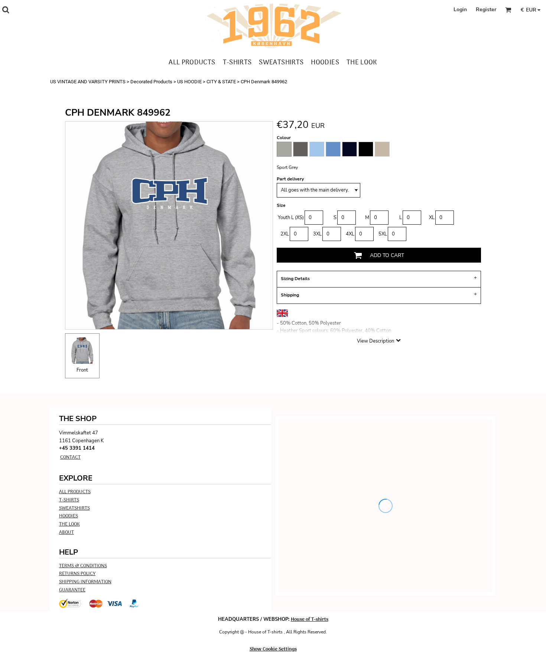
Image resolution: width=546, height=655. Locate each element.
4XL (350, 234)
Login (460, 9)
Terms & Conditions (83, 566)
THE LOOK (69, 524)
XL (432, 217)
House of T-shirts (309, 619)
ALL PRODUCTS (75, 492)
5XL (382, 234)
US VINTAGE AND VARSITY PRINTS (88, 81)
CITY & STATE (221, 81)
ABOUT (66, 532)
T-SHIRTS (69, 500)
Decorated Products (151, 81)
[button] (5, 9)
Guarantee (72, 590)
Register (486, 9)
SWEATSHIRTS (74, 508)
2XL (284, 234)
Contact (70, 457)
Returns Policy (77, 574)
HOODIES (68, 516)
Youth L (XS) (291, 217)
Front (82, 370)
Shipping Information (85, 582)
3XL (317, 234)
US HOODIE (189, 81)
